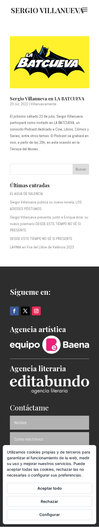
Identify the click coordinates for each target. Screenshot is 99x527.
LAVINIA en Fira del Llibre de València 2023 (42, 247)
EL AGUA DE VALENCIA (26, 193)
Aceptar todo (49, 488)
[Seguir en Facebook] (14, 311)
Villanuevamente (43, 103)
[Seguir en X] (25, 311)
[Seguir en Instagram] (36, 311)
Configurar (49, 514)
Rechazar (49, 501)
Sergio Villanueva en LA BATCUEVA (47, 98)
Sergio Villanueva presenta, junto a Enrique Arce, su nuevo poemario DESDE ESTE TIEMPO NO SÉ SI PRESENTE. (49, 224)
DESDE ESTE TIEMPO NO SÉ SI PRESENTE (41, 238)
